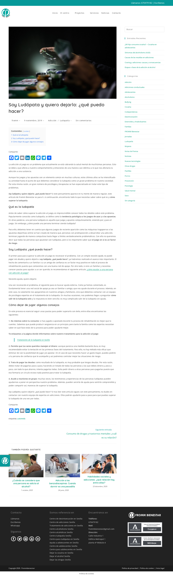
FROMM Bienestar (132, 131)
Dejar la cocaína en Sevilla (61, 552)
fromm (15, 120)
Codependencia (131, 112)
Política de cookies (147, 568)
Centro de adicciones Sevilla (62, 522)
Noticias (128, 156)
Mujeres (128, 146)
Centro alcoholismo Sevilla (61, 529)
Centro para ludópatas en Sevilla (64, 539)
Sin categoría (130, 200)
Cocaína (128, 107)
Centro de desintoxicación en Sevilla (66, 518)
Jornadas (128, 136)
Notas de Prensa (131, 151)
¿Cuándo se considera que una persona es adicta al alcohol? (26, 483)
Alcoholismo (130, 97)
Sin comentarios (84, 120)
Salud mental (130, 190)
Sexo (127, 195)
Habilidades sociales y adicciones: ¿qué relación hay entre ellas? (99, 479)
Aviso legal (160, 568)
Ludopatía (65, 120)
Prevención (129, 181)
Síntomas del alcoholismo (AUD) (137, 52)
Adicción (52, 120)
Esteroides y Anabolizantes (135, 121)
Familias (128, 126)
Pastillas (128, 171)
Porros (127, 176)
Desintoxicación (131, 117)
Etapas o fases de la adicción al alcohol (140, 67)
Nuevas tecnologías (132, 161)
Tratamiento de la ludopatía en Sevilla (33, 340)
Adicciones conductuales (134, 87)
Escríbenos (159, 2)
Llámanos (15, 518)
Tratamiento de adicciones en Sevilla (66, 525)
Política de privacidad (130, 568)
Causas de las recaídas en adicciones (139, 57)
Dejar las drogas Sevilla (60, 559)
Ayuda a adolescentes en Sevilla (64, 542)
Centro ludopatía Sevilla (60, 535)
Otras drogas (130, 166)
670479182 (146, 2)
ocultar (26, 131)
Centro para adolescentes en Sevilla (66, 549)
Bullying (128, 102)
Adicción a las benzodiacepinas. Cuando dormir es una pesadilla (62, 483)
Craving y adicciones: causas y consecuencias (143, 62)
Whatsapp (15, 525)
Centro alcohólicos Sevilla (61, 532)
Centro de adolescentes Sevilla (63, 546)
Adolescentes (130, 92)
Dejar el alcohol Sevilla (60, 556)
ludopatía (21, 419)
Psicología (129, 186)
